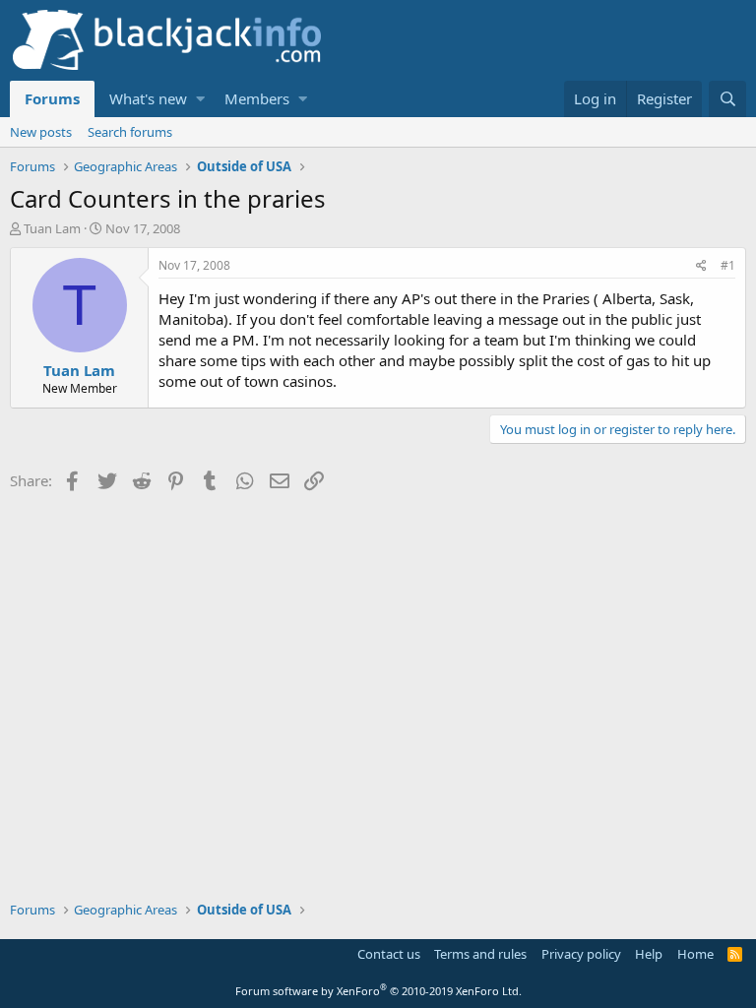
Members (256, 98)
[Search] (727, 99)
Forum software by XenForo (378, 990)
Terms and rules (480, 954)
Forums (52, 98)
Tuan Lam (52, 228)
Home (695, 954)
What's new (148, 98)
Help (648, 954)
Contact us (388, 954)
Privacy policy (581, 954)
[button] (200, 99)
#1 (728, 265)
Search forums (130, 132)
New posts (41, 132)
